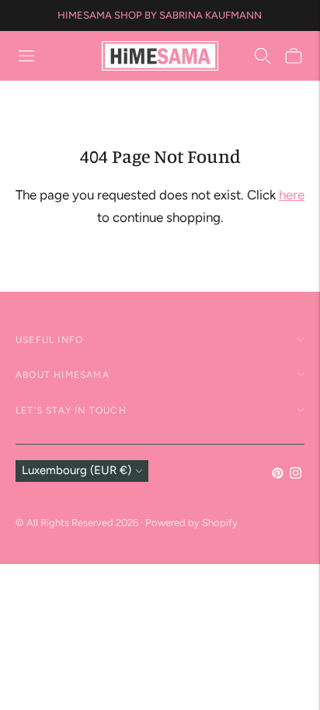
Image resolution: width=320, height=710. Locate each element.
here (291, 195)
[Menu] (26, 56)
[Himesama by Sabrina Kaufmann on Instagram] (295, 475)
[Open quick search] (262, 56)
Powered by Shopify (191, 522)
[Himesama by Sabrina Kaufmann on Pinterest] (277, 475)
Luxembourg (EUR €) (76, 470)
